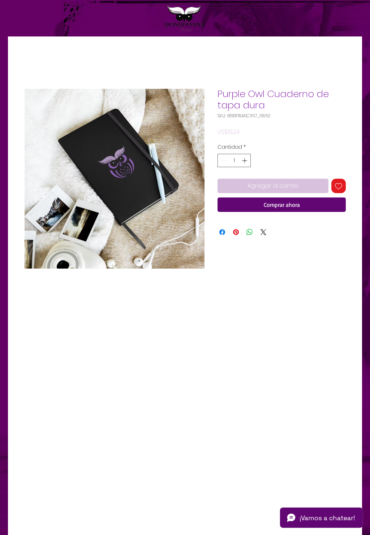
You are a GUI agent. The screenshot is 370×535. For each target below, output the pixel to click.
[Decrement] (223, 160)
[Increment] (245, 160)
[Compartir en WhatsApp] (249, 232)
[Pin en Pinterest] (236, 232)
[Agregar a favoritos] (338, 186)
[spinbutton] (234, 160)
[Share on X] (263, 232)
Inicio (31, 62)
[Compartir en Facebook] (222, 232)
